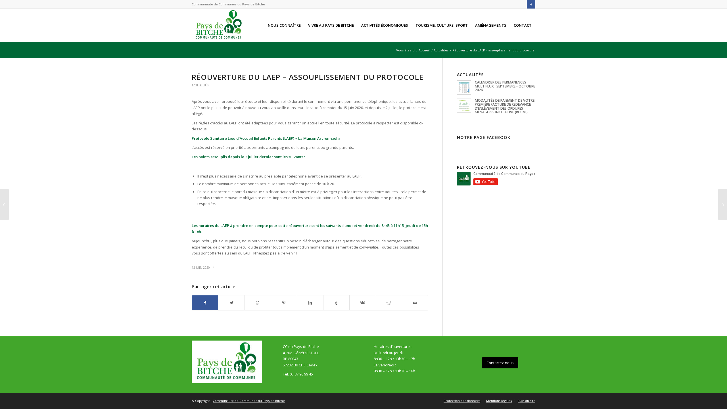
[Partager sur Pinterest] (284, 302)
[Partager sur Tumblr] (336, 302)
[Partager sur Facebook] (205, 302)
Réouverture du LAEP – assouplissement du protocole (307, 77)
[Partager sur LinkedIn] (310, 302)
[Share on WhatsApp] (258, 302)
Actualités (200, 85)
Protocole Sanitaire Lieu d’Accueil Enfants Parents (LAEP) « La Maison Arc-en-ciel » (266, 138)
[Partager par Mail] (415, 302)
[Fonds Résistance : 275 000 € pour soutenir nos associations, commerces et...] (4, 204)
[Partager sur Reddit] (389, 302)
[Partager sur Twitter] (231, 302)
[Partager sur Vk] (362, 302)
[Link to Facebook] (531, 4)
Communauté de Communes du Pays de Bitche (249, 400)
